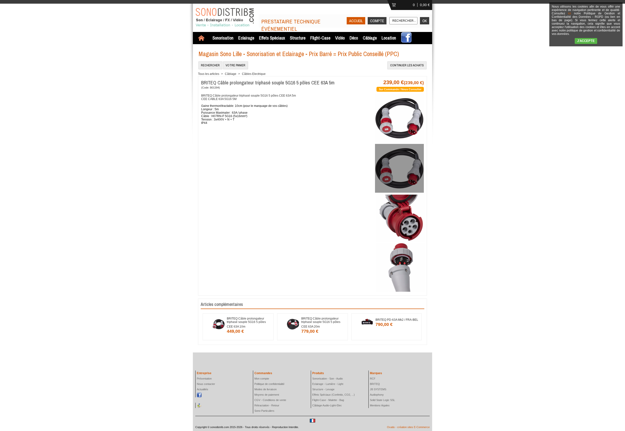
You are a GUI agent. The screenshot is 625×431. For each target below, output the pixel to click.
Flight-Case (320, 38)
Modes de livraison (265, 389)
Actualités (202, 389)
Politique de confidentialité (269, 383)
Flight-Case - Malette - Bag (328, 400)
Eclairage (246, 38)
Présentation (204, 378)
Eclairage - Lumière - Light (327, 383)
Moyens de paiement (266, 394)
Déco (354, 38)
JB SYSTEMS (378, 389)
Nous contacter (206, 383)
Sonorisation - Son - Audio (327, 378)
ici (569, 13)
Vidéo (340, 38)
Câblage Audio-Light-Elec (327, 405)
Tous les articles (208, 74)
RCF (372, 378)
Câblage (370, 38)
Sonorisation (222, 38)
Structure (297, 38)
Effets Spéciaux (272, 38)
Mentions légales (380, 405)
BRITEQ (375, 383)
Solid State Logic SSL (382, 400)
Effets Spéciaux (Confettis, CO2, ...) (333, 394)
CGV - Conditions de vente (270, 400)
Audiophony (377, 394)
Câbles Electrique (254, 74)
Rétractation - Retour (266, 405)
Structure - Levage (323, 389)
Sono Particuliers (264, 410)
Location (389, 38)
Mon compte (261, 378)
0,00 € (425, 5)
